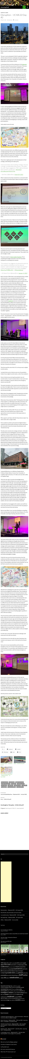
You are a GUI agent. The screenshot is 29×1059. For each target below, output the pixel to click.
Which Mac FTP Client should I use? (8, 1051)
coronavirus (4, 989)
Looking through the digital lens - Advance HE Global (12, 1016)
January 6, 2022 (23, 273)
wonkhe (18, 1000)
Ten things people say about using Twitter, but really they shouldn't (14, 933)
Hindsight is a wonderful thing (10, 1021)
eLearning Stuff (5, 7)
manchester (14, 783)
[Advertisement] (6, 881)
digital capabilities (10, 990)
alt (7, 963)
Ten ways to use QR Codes (6, 941)
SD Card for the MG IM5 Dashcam (8, 1049)
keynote (5, 970)
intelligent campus (7, 992)
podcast (20, 973)
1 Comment (16, 19)
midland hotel (10, 785)
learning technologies (18, 970)
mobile (9, 973)
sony (18, 975)
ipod (14, 992)
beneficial (10, 301)
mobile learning (19, 994)
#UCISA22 (19, 169)
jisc (2, 971)
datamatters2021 (12, 966)
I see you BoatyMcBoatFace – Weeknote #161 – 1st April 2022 (6, 775)
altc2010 (21, 963)
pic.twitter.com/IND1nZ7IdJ (8, 171)
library (25, 992)
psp (8, 975)
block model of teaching (16, 257)
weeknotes (14, 977)
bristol (18, 987)
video (2, 977)
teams (11, 1000)
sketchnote (3, 1000)
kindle (8, 970)
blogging (22, 964)
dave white (19, 989)
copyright (22, 987)
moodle (16, 996)
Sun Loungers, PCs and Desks (14, 1033)
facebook (21, 966)
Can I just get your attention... (7, 929)
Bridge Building (7, 1030)
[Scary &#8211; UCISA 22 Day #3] (20, 759)
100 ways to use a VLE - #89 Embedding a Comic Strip (12, 953)
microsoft (14, 994)
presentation (4, 975)
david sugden (4, 990)
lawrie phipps (20, 992)
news (13, 973)
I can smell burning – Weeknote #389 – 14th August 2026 (13, 915)
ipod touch (24, 968)
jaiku (16, 992)
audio (17, 964)
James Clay (10, 19)
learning (11, 970)
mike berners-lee (17, 785)
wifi (14, 1000)
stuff (21, 975)
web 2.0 (8, 977)
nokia (16, 972)
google (12, 969)
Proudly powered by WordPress (6, 1057)
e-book (17, 966)
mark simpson (4, 785)
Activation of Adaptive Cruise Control (9, 1044)
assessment (13, 964)
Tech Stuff (4, 1039)
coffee (25, 964)
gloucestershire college (5, 968)
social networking (13, 975)
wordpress (23, 1000)
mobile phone (4, 996)
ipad (15, 969)
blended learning (14, 987)
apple (24, 963)
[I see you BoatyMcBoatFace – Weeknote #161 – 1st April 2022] (6, 770)
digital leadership (16, 990)
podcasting (25, 972)
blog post (24, 64)
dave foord (14, 989)
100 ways (3, 963)
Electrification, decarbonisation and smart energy (11, 912)
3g (11, 985)
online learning (10, 998)
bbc (10, 987)
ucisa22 (6, 12)
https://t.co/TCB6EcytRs (7, 270)
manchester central (21, 783)
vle (5, 978)
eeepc (24, 990)
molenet (10, 996)
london (7, 994)
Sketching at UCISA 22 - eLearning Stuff (14, 808)
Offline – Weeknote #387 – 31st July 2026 (9, 919)
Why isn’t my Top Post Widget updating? (9, 1042)
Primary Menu (27, 7)
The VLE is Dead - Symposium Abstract (9, 937)
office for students (4, 998)
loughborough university (6, 783)
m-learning (4, 973)
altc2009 (17, 963)
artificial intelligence (5, 987)
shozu (23, 998)
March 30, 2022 (19, 174)
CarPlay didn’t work (5, 1046)
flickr (24, 966)
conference (3, 12)
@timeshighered (19, 270)
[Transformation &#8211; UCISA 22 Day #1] (6, 759)
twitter (25, 975)
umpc (13, 1000)
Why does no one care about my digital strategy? (14, 1017)
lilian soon (2, 994)
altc (17, 985)
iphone (19, 969)
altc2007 (10, 963)
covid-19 (10, 989)
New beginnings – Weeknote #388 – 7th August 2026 (12, 917)
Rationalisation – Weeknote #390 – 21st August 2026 (12, 910)
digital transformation (19, 782)
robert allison (24, 785)
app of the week (6, 964)
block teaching (11, 782)
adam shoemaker (4, 782)
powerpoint (15, 998)
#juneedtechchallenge (5, 985)
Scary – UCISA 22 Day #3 (19, 763)
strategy (7, 1000)
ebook (21, 990)
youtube (21, 977)
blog (19, 964)
